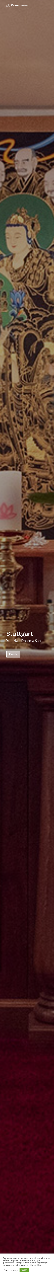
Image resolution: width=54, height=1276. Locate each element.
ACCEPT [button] (24, 1270)
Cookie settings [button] (11, 1270)
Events (13, 654)
